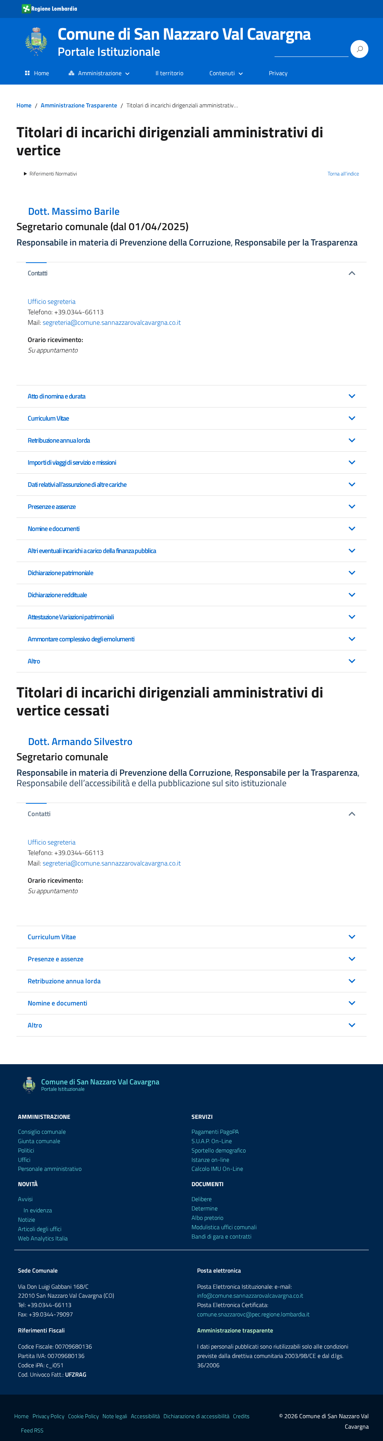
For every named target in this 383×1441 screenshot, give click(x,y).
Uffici (24, 1159)
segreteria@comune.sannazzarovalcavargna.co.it (112, 322)
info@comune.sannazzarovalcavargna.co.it (250, 1295)
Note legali (114, 1416)
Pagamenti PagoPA (215, 1131)
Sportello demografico (219, 1150)
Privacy (278, 72)
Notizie (26, 1219)
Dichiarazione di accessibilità (196, 1416)
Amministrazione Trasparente (79, 105)
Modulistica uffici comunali (224, 1226)
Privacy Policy (48, 1416)
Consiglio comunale (42, 1131)
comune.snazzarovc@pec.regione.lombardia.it (253, 1314)
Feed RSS (32, 1430)
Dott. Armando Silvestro (80, 741)
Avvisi (25, 1198)
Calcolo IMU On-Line (217, 1168)
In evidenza (38, 1210)
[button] (191, 273)
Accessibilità (145, 1416)
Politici (26, 1150)
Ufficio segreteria (52, 301)
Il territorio (169, 72)
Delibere (202, 1198)
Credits (241, 1416)
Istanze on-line (210, 1159)
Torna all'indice (343, 174)
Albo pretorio (207, 1217)
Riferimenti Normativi (53, 174)
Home (41, 72)
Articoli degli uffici (39, 1228)
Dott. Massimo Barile (74, 211)
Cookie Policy (83, 1416)
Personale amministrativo (50, 1168)
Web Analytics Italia (43, 1238)
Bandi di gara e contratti (221, 1236)
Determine (205, 1208)
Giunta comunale (39, 1140)
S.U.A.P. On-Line (212, 1140)
